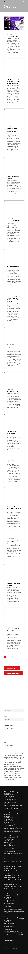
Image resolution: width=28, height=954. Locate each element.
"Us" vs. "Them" (17, 866)
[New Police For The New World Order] (14, 348)
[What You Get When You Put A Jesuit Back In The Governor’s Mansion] (14, 83)
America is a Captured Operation (11, 875)
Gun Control (12, 888)
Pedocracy (6, 873)
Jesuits (16, 882)
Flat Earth (6, 888)
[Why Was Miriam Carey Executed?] (14, 585)
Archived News (8, 728)
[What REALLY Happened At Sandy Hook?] (14, 433)
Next (13, 656)
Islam (13, 877)
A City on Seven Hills (18, 870)
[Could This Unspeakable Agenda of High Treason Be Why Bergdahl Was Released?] (14, 307)
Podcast (9, 861)
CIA (16, 884)
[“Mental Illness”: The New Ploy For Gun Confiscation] (14, 631)
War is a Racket (8, 870)
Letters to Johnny (9, 737)
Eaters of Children (8, 866)
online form (12, 940)
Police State (20, 886)
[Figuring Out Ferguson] (14, 269)
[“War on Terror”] (14, 471)
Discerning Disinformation (10, 886)
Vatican (18, 877)
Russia (20, 882)
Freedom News (7, 877)
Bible (22, 875)
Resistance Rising (17, 864)
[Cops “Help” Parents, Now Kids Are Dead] (14, 548)
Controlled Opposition (9, 884)
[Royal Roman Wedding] (14, 37)
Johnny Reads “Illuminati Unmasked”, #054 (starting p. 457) (13, 762)
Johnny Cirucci (8, 17)
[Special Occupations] (14, 391)
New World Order (8, 864)
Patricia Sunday (8, 777)
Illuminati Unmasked (9, 879)
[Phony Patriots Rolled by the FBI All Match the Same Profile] (14, 223)
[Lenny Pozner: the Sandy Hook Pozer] (14, 178)
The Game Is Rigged (8, 882)
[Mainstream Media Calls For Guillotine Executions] (14, 509)
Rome (5, 861)
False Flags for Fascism (9, 868)
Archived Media (8, 745)
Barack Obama (13, 873)
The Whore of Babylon (17, 861)
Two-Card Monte (19, 879)
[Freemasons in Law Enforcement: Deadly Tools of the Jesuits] (14, 131)
